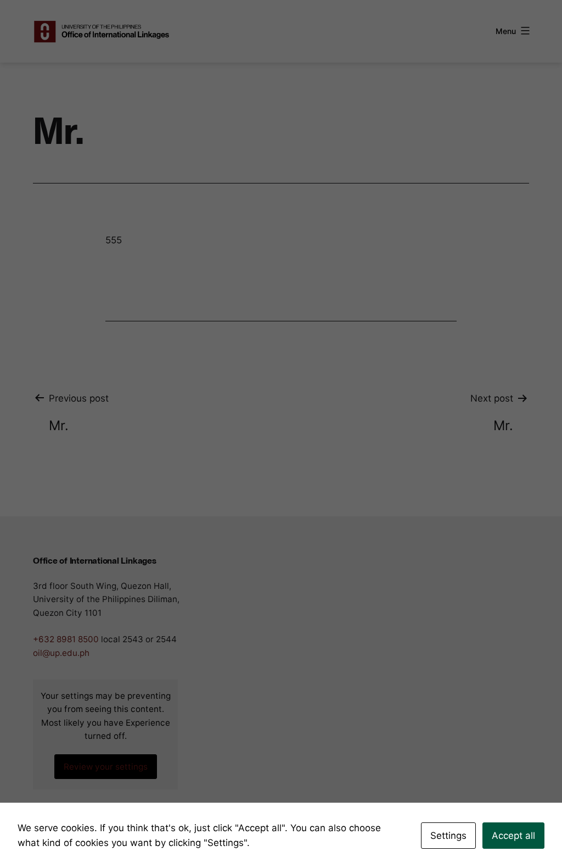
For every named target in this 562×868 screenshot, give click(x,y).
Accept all (513, 835)
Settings (448, 835)
